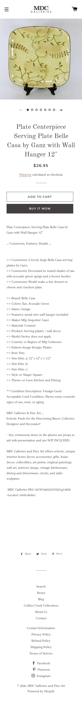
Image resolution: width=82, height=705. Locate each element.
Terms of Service (41, 653)
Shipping (25, 175)
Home (41, 593)
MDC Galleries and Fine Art (46, 686)
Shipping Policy (41, 647)
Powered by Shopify (41, 691)
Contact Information (41, 628)
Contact (41, 618)
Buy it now (40, 208)
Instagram (43, 676)
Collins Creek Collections (41, 605)
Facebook (43, 663)
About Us (41, 612)
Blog (41, 599)
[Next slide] (61, 110)
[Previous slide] (21, 110)
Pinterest (43, 670)
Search (41, 586)
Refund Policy (41, 641)
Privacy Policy (41, 634)
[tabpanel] (41, 58)
